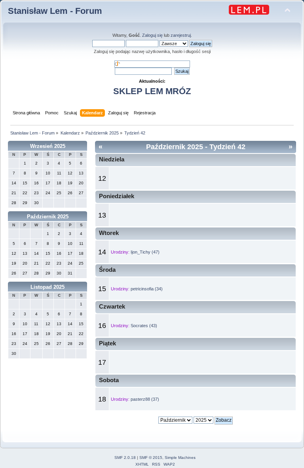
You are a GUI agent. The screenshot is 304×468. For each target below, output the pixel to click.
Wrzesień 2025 (47, 146)
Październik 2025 (47, 217)
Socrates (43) (144, 325)
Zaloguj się (152, 35)
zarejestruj (181, 35)
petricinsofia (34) (147, 288)
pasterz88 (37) (145, 399)
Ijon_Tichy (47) (145, 252)
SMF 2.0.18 (125, 457)
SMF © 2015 (150, 457)
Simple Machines (180, 457)
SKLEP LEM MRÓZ (152, 91)
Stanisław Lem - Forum (55, 11)
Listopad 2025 (47, 287)
